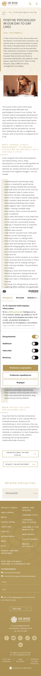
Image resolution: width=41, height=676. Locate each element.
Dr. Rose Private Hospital (11, 573)
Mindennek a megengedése (20, 368)
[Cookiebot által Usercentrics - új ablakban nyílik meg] (28, 291)
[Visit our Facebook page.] (6, 638)
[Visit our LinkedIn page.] (20, 645)
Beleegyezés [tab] (8, 298)
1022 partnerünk (16, 312)
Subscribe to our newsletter (30, 528)
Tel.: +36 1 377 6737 (20, 631)
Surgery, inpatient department (10, 552)
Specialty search (9, 508)
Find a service (7, 512)
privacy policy (17, 597)
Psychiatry (12, 493)
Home (4, 12)
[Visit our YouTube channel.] (13, 638)
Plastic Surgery (30, 539)
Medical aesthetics (27, 545)
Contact (5, 531)
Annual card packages (28, 509)
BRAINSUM (28, 668)
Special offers (8, 522)
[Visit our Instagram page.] (20, 638)
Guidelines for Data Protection (34, 661)
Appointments (8, 536)
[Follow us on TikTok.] (27, 638)
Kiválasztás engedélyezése (20, 375)
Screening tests (30, 515)
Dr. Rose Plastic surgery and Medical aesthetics (19, 576)
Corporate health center (29, 521)
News (3, 541)
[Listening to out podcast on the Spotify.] (34, 638)
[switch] (35, 343)
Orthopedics (28, 534)
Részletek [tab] (20, 298)
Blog (10, 12)
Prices (4, 517)
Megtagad (20, 383)
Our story (6, 527)
